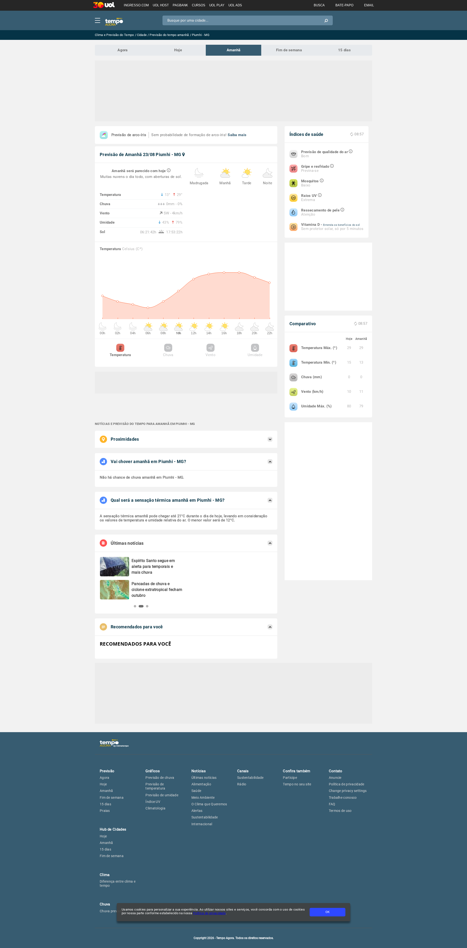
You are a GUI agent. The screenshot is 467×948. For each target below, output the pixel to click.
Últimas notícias (204, 778)
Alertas (197, 811)
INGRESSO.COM (136, 5)
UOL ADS (235, 5)
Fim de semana (289, 50)
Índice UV (152, 802)
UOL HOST (161, 5)
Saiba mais (237, 135)
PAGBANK (180, 5)
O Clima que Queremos (209, 804)
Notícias (198, 771)
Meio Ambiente (203, 797)
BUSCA (319, 5)
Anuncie (335, 778)
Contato (335, 771)
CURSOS (198, 5)
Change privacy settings (348, 791)
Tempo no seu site (297, 784)
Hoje (178, 50)
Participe (290, 778)
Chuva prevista (111, 911)
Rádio (241, 784)
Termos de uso (340, 811)
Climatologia (155, 808)
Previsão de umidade (161, 795)
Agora (122, 50)
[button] (135, 606)
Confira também (296, 771)
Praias (105, 811)
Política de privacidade (209, 913)
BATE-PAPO (344, 5)
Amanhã (234, 50)
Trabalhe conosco (343, 797)
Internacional (201, 824)
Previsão (107, 771)
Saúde (196, 791)
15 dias (344, 50)
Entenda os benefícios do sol (341, 225)
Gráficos (152, 771)
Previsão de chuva (159, 778)
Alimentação (201, 784)
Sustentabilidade (204, 817)
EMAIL (369, 5)
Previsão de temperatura (155, 786)
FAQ (332, 804)
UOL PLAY (217, 5)
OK (327, 912)
